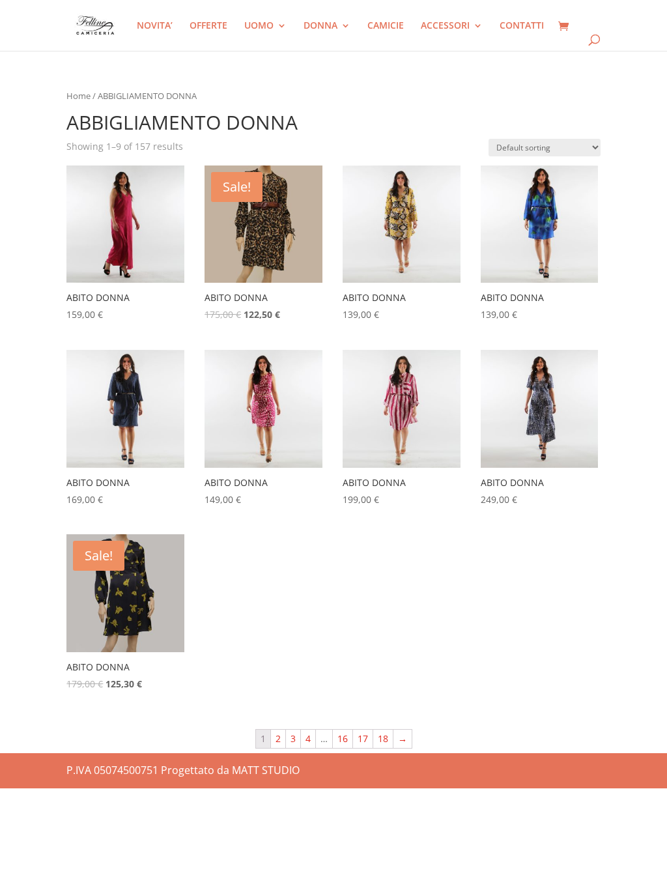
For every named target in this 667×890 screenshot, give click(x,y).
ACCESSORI (445, 26)
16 (342, 738)
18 (383, 738)
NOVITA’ (155, 26)
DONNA (320, 26)
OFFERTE (208, 26)
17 (363, 738)
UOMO (259, 26)
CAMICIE (385, 26)
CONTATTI (522, 26)
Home (78, 96)
